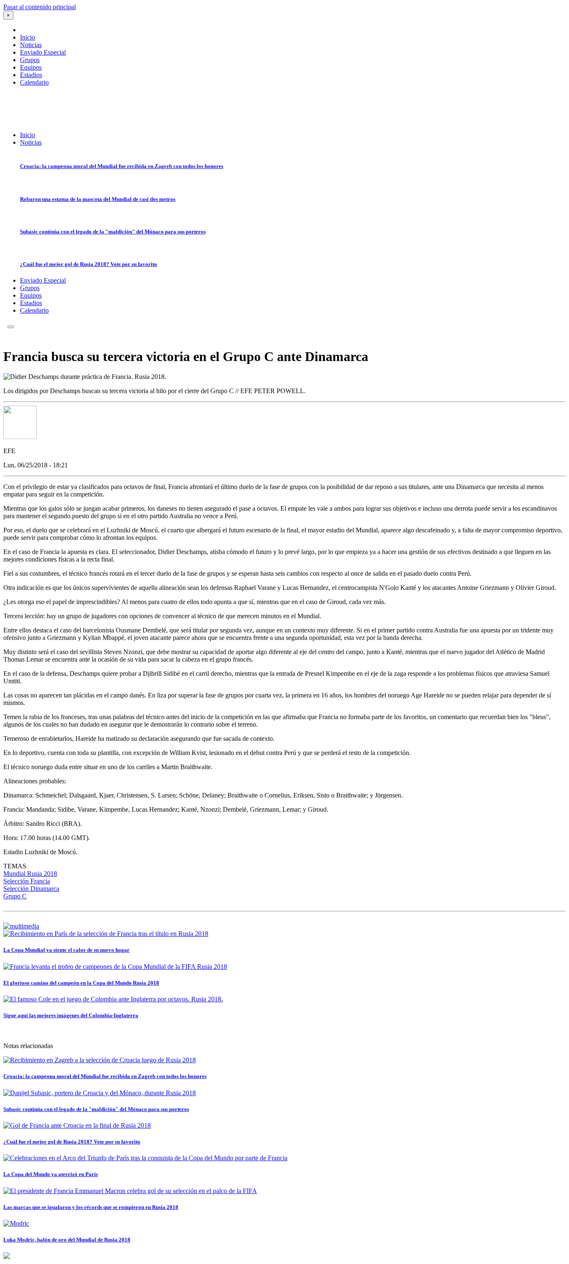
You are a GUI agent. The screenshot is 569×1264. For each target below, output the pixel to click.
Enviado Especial (43, 52)
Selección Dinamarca (31, 888)
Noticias (31, 44)
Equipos (31, 67)
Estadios (31, 74)
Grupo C (15, 896)
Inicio (27, 37)
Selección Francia (26, 881)
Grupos (30, 59)
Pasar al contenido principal (39, 6)
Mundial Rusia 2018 (30, 873)
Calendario (34, 82)
